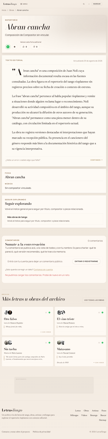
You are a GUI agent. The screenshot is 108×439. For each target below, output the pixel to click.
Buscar (103, 415)
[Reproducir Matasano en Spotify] (102, 342)
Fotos (104, 411)
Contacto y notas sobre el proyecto (16, 432)
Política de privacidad (41, 432)
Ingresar (97, 4)
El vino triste (65, 319)
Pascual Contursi (69, 353)
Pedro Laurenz (17, 353)
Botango (93, 415)
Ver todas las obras (94, 300)
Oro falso (10, 319)
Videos (84, 415)
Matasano (63, 349)
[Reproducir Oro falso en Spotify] (49, 312)
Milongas (74, 415)
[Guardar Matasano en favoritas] (99, 342)
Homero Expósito (16, 323)
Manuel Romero (69, 323)
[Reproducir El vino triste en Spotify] (102, 312)
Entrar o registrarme (86, 261)
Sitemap (102, 420)
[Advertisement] (54, 385)
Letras (78, 411)
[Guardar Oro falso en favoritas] (46, 312)
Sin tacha (10, 349)
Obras (11, 10)
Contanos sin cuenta (43, 269)
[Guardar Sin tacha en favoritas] (46, 342)
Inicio (4, 10)
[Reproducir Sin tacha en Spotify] (49, 342)
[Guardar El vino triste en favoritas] (99, 312)
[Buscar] (84, 4)
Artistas (95, 411)
